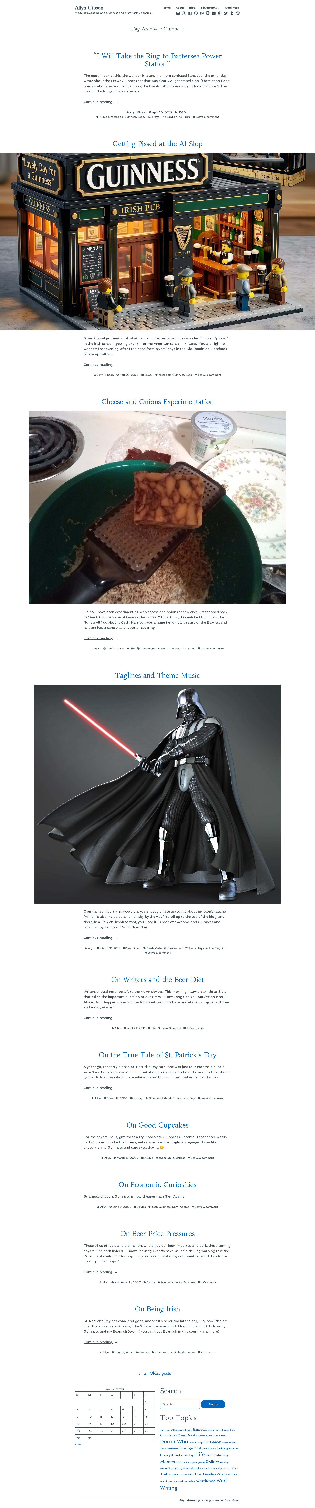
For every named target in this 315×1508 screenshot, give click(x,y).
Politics (213, 1461)
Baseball (200, 1430)
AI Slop (104, 116)
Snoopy (226, 1469)
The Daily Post (218, 948)
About (180, 8)
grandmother (209, 1448)
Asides (148, 1157)
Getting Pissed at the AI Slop (158, 144)
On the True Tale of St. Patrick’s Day (157, 1055)
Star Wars (174, 1474)
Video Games (227, 1474)
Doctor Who (174, 1441)
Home (167, 8)
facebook (117, 116)
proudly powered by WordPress (218, 1500)
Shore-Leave (210, 1469)
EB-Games (212, 1442)
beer (164, 1028)
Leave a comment (207, 117)
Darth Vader (155, 948)
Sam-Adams (180, 1206)
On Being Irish (157, 1309)
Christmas (168, 1435)
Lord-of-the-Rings (217, 1455)
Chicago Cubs (228, 1430)
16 (78, 1423)
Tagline (202, 948)
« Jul (78, 1444)
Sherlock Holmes (193, 1468)
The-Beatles (205, 1474)
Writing (168, 1488)
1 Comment (208, 1282)
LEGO (182, 112)
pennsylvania (198, 1462)
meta (179, 1462)
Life (132, 648)
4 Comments (195, 1028)
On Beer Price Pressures (157, 1233)
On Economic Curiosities (157, 1185)
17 (89, 1423)
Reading (224, 1462)
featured (173, 1448)
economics (175, 1282)
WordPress (231, 8)
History (138, 1098)
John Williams (187, 948)
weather (190, 1481)
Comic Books (187, 1435)
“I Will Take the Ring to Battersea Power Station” (157, 60)
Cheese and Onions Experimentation (157, 402)
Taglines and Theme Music (157, 675)
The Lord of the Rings (175, 116)
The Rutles (188, 648)
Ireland (166, 1098)
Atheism (176, 1429)
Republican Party (171, 1468)
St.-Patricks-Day (183, 1098)
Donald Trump (196, 1442)
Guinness (130, 116)
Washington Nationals (172, 1481)
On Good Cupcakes (158, 1125)
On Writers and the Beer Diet (157, 979)
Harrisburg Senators (227, 1448)
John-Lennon (180, 1455)
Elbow (225, 1442)
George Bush (191, 1448)
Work (222, 1480)
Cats (218, 1430)
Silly (220, 1468)
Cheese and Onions (153, 648)
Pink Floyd (152, 116)
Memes (144, 1352)
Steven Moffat (186, 1475)
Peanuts (187, 1462)
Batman (211, 1430)
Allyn (97, 648)
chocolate (165, 1157)
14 (135, 1416)
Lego (141, 116)
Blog (192, 8)
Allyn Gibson (89, 8)
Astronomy (165, 1430)
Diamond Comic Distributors (211, 1436)
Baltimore (187, 1430)
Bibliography (209, 8)
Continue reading (106, 102)
